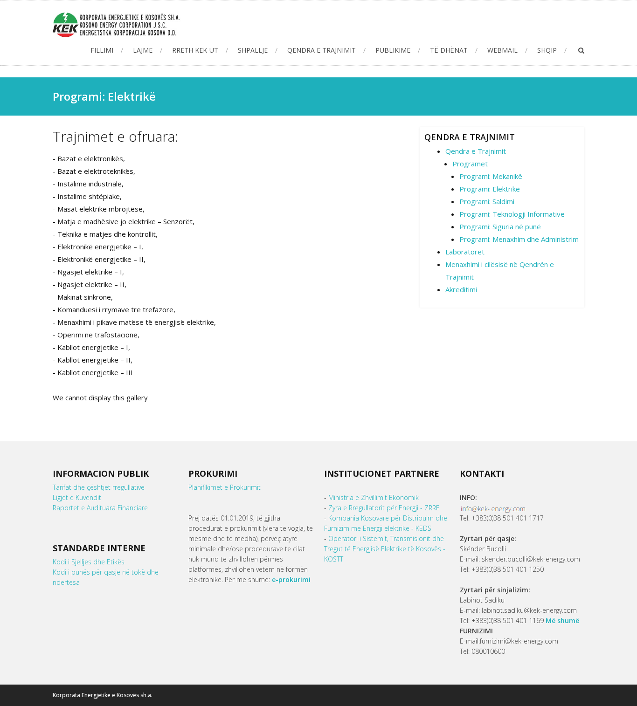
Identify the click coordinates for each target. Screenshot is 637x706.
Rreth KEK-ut (195, 50)
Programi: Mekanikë (490, 176)
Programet (470, 163)
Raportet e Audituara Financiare (100, 507)
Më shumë (562, 620)
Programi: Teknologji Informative (512, 214)
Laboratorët (465, 251)
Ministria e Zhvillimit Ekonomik (373, 497)
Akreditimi (461, 289)
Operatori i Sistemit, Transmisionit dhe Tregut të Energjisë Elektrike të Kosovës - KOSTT (384, 548)
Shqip (547, 50)
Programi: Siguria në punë (500, 226)
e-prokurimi (291, 579)
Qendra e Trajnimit (321, 50)
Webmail (502, 50)
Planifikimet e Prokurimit (224, 487)
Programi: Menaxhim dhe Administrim (519, 239)
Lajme (142, 50)
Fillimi (101, 50)
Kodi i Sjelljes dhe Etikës (89, 561)
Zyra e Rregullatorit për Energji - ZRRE (384, 507)
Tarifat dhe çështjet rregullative (99, 487)
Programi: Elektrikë (489, 188)
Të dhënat (449, 50)
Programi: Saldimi (486, 201)
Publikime (392, 50)
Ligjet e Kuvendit (77, 497)
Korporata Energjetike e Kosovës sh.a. (102, 695)
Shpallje (253, 50)
